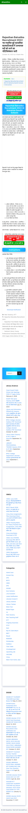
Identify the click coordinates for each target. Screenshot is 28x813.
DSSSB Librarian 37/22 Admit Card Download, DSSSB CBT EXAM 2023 (13, 720)
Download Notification (14, 310)
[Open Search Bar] (21, 2)
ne (7, 612)
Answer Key (10, 575)
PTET (8, 625)
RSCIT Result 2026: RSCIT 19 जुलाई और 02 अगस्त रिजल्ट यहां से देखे (12, 509)
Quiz (7, 628)
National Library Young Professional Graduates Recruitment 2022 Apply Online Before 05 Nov (13, 334)
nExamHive (6, 2)
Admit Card (9, 572)
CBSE (8, 583)
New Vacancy (8, 314)
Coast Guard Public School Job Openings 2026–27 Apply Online (13, 392)
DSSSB (8, 588)
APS (7, 578)
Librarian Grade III (11, 599)
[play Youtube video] (14, 239)
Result (8, 636)
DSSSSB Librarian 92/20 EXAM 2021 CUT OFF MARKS (13, 777)
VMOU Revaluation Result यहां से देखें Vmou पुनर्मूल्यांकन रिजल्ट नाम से (13, 554)
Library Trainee (11, 604)
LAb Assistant (10, 593)
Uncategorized (10, 649)
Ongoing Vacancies (12, 623)
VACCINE (9, 654)
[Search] (19, 373)
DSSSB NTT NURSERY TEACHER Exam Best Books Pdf (13, 699)
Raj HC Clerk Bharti (12, 630)
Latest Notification (12, 596)
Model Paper (10, 609)
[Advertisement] (14, 21)
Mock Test (9, 607)
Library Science (11, 601)
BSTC (8, 580)
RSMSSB (9, 638)
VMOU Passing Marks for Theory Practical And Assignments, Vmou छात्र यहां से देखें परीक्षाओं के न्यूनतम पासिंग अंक (14, 526)
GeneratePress (23, 810)
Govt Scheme (10, 591)
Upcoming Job (10, 652)
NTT (15, 314)
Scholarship (9, 641)
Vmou (8, 657)
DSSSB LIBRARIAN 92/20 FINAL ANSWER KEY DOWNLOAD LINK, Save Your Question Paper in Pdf (13, 766)
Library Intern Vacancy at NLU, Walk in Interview (13, 436)
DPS (7, 586)
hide (13, 78)
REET (7, 633)
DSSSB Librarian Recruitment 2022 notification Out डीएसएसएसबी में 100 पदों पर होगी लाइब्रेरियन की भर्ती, (13, 730)
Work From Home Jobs (13, 660)
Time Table (9, 646)
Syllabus (9, 644)
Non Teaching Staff (12, 617)
